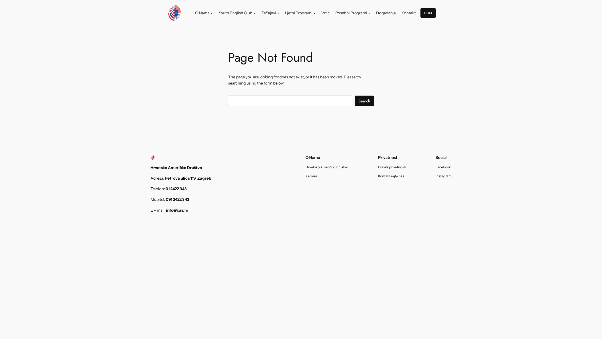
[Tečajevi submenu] (278, 13)
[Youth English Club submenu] (254, 13)
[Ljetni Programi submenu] (314, 13)
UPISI (428, 13)
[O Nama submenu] (211, 13)
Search (364, 101)
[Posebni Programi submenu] (369, 13)
